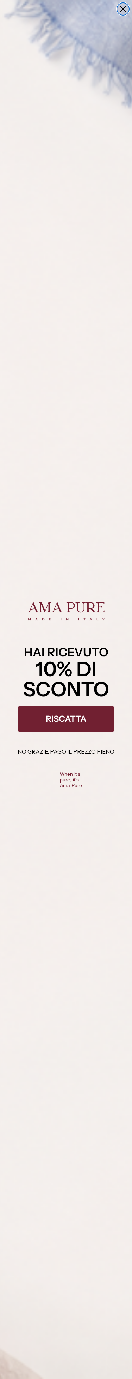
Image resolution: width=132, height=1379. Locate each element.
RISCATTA (66, 719)
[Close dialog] (123, 9)
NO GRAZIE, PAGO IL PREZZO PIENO (66, 751)
